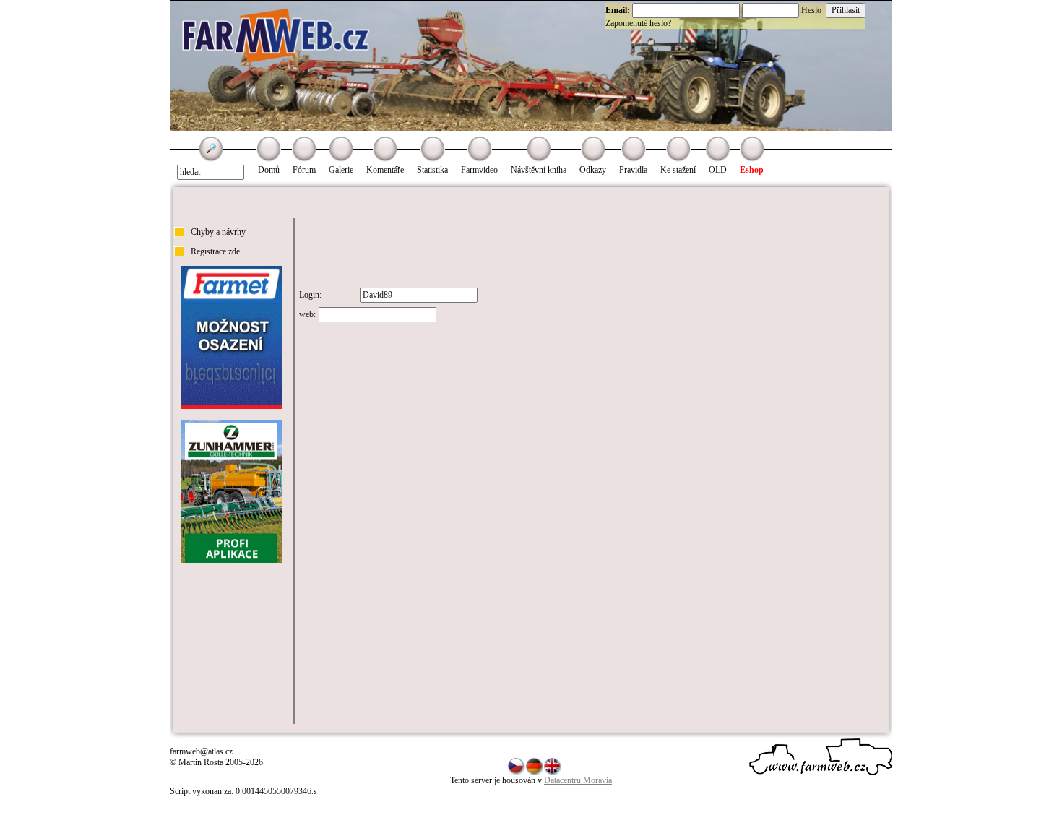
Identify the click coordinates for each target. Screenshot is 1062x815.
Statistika (432, 170)
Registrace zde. (216, 251)
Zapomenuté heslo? (638, 23)
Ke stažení (678, 170)
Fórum (304, 170)
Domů (269, 170)
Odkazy (592, 170)
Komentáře (385, 170)
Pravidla (633, 170)
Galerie (341, 170)
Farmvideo (479, 170)
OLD (718, 170)
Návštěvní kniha (538, 170)
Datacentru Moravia (578, 780)
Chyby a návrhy (218, 232)
